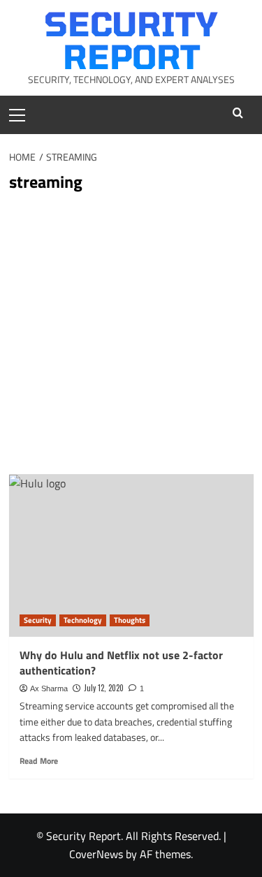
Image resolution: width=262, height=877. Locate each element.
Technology (83, 620)
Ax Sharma (49, 688)
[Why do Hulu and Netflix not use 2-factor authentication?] (131, 555)
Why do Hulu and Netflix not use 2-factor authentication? (121, 663)
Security (38, 620)
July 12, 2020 (104, 687)
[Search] (238, 113)
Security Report (131, 39)
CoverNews (96, 854)
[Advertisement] (131, 336)
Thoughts (129, 620)
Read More (39, 761)
